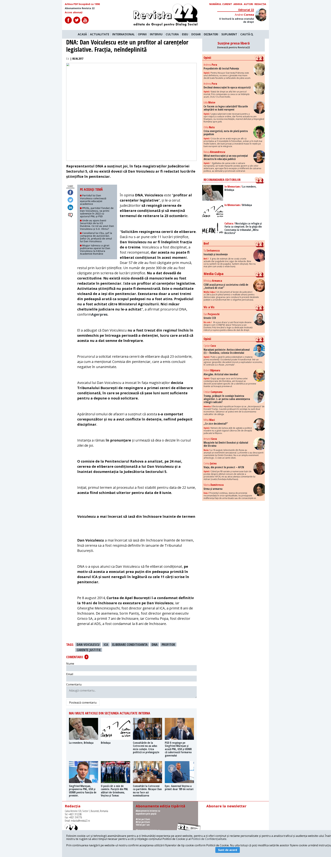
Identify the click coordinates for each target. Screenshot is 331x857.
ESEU (185, 34)
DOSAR (196, 34)
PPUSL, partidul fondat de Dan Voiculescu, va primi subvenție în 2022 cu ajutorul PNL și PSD (96, 212)
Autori (248, 4)
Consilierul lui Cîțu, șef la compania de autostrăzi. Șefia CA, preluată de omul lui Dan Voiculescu (96, 237)
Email (69, 674)
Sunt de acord (227, 850)
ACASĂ (82, 34)
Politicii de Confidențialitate (208, 839)
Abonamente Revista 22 (79, 8)
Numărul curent (220, 4)
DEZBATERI (211, 34)
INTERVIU (156, 34)
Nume (70, 663)
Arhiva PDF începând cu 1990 (82, 4)
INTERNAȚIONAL (123, 34)
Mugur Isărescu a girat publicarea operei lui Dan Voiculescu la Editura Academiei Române (95, 249)
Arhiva (237, 4)
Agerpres (99, 314)
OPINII (142, 34)
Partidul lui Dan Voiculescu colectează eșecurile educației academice (93, 199)
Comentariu (74, 684)
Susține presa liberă (233, 45)
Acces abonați (73, 12)
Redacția (260, 4)
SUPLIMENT (229, 34)
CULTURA (172, 34)
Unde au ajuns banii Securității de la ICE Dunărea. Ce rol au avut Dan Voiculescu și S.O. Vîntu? (97, 224)
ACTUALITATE (99, 34)
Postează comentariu (83, 702)
